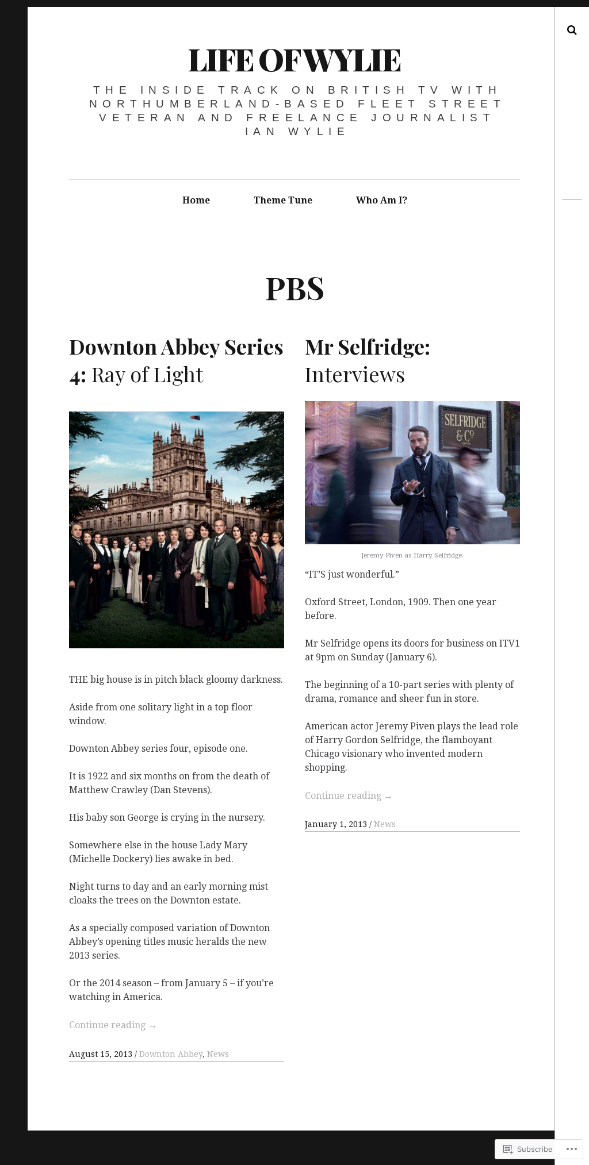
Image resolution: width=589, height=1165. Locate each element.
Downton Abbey (170, 1054)
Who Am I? (381, 200)
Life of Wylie (294, 58)
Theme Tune (283, 200)
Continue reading (113, 1025)
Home (196, 200)
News (218, 1054)
